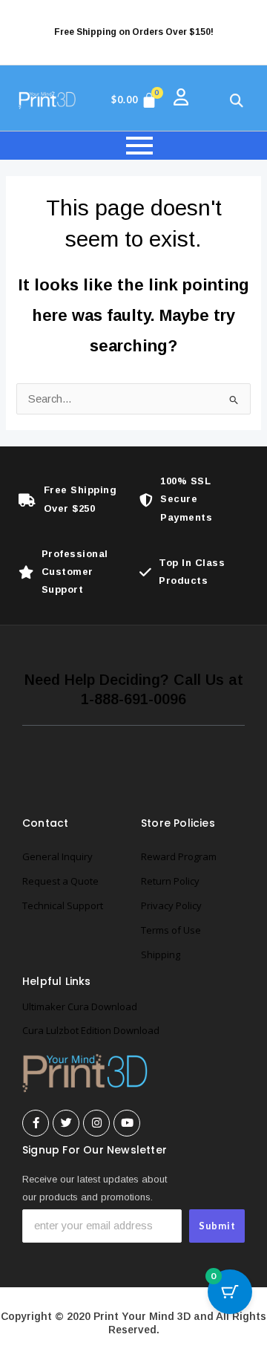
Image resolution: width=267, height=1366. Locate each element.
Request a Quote (60, 881)
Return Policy (170, 881)
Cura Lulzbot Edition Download (90, 1030)
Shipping (160, 954)
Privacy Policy (171, 905)
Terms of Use (171, 930)
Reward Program (179, 856)
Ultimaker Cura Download (79, 1006)
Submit (217, 1226)
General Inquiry (57, 856)
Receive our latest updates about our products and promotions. (94, 1188)
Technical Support (62, 905)
